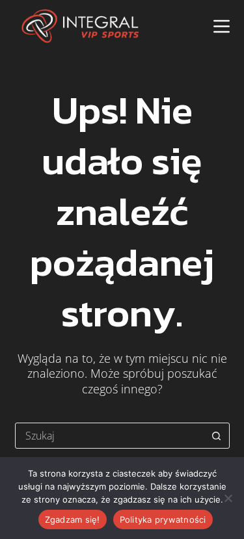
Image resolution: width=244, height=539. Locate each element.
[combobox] (110, 436)
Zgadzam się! (72, 519)
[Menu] (221, 26)
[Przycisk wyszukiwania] (216, 435)
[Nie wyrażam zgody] (227, 498)
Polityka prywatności (163, 519)
